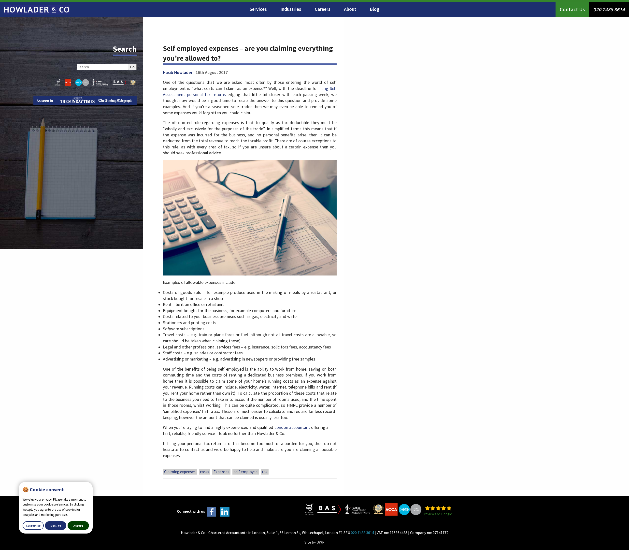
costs (204, 471)
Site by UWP (314, 542)
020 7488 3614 (609, 9)
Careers (322, 9)
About (350, 9)
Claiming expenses (180, 471)
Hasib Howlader (177, 72)
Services (258, 9)
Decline (55, 525)
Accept (78, 525)
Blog (374, 9)
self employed (245, 471)
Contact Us (572, 9)
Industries (290, 9)
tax (264, 471)
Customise (33, 525)
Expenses (221, 471)
